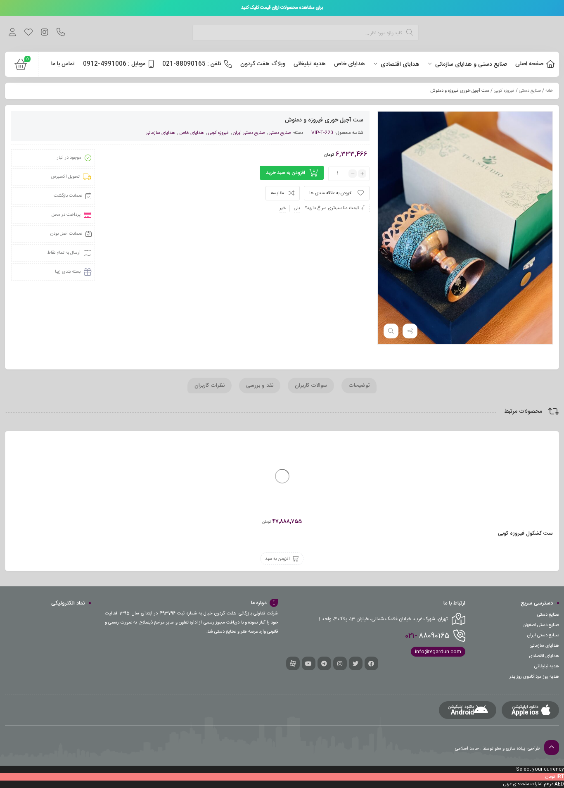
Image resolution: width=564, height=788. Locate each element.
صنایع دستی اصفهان (541, 625)
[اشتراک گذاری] (410, 331)
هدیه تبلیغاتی (546, 666)
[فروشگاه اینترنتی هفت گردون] (497, 34)
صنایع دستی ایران (249, 133)
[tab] (359, 385)
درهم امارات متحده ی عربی (528, 784)
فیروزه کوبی (504, 91)
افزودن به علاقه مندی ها (331, 193)
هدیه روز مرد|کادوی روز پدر (534, 677)
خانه (549, 91)
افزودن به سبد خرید (285, 173)
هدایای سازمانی (160, 133)
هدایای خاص (191, 133)
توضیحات (359, 385)
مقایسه (277, 193)
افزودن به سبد (277, 559)
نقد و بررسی (259, 385)
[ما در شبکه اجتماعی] (44, 33)
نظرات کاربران (209, 385)
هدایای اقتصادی (544, 656)
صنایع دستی (530, 91)
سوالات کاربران (311, 385)
